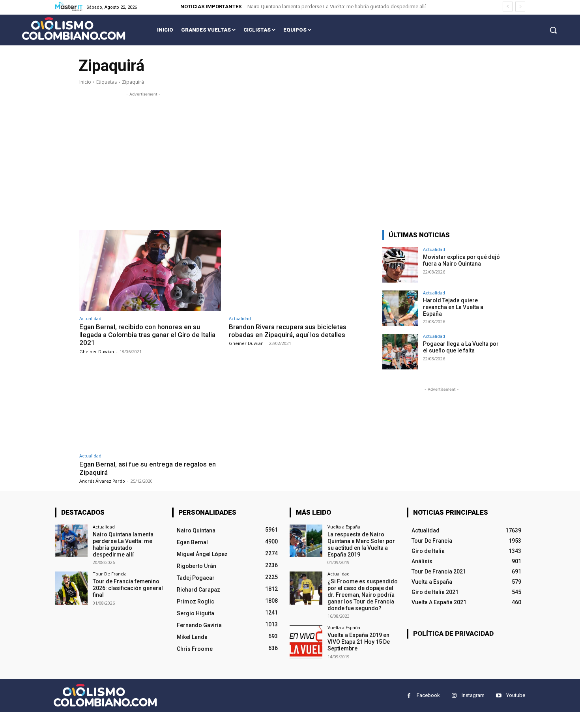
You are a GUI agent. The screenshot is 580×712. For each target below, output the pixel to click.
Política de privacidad (453, 633)
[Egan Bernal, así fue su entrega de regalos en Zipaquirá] (150, 408)
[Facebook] (409, 696)
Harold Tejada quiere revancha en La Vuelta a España (453, 307)
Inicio (85, 82)
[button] (553, 30)
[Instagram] (454, 696)
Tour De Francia (110, 573)
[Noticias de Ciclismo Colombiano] (73, 29)
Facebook (428, 695)
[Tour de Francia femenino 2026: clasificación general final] (71, 587)
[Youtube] (498, 696)
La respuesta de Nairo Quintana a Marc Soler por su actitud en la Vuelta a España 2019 (361, 544)
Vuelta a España (343, 527)
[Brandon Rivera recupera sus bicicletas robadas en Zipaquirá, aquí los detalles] (299, 270)
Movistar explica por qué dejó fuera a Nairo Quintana (461, 260)
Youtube (515, 695)
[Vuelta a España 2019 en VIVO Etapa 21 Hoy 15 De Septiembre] (306, 641)
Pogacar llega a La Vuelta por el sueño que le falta (461, 347)
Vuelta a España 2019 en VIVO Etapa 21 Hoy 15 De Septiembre (358, 642)
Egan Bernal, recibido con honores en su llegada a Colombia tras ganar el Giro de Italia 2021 (147, 335)
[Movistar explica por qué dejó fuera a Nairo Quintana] (400, 265)
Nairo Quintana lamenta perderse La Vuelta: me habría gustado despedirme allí (336, 6)
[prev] (508, 6)
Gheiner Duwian (96, 351)
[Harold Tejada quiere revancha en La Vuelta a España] (400, 308)
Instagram (473, 695)
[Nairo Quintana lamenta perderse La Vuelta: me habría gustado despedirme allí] (71, 541)
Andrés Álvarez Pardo (102, 481)
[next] (520, 6)
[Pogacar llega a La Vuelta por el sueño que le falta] (400, 351)
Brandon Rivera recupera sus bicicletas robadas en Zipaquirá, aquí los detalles (287, 331)
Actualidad (90, 318)
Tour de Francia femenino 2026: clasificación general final (128, 588)
